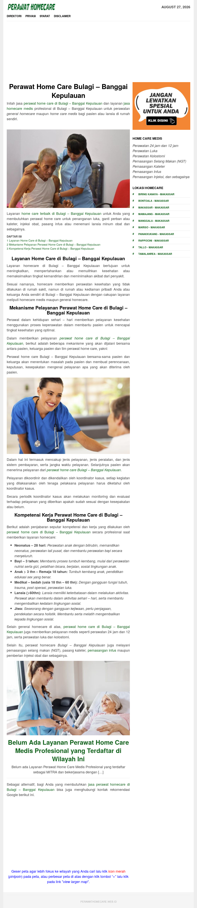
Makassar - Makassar (153, 207)
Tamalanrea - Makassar (155, 254)
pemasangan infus (102, 650)
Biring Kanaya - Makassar (156, 194)
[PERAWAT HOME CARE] (31, 6)
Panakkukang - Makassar (156, 234)
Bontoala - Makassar (153, 201)
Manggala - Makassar (153, 221)
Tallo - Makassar (150, 247)
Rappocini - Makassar (153, 240)
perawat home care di (63, 103)
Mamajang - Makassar (153, 214)
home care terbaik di (61, 213)
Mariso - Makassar (151, 227)
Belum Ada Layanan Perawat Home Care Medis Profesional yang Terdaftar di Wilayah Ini (68, 750)
